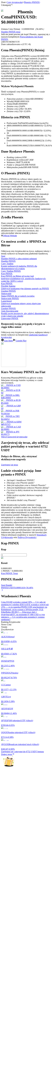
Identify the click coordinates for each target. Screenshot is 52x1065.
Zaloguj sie (6, 834)
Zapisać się (14, 835)
